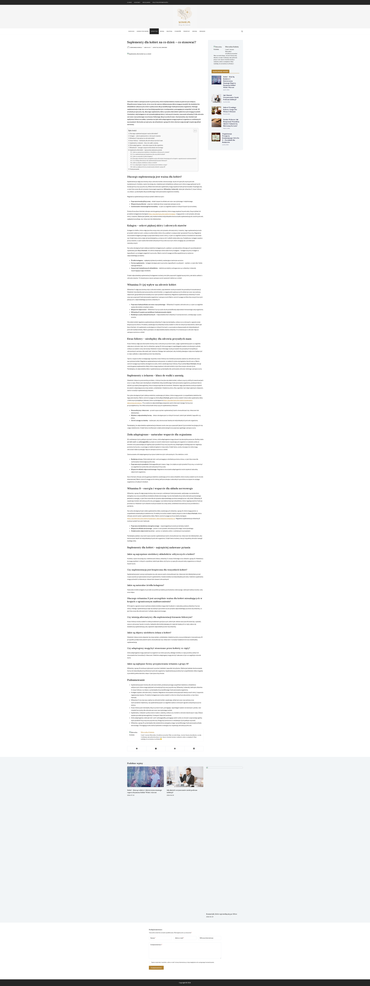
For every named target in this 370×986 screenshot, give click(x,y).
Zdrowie (164, 47)
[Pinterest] (175, 748)
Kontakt (137, 2)
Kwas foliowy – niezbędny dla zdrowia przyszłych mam (146, 140)
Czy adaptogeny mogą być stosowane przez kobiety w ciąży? (150, 165)
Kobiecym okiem (142, 31)
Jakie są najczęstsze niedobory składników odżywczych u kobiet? (151, 152)
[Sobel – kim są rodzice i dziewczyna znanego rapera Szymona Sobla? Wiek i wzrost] (145, 776)
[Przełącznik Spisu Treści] (194, 130)
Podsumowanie (134, 169)
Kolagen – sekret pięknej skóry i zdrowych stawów (145, 136)
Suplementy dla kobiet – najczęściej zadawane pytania (146, 150)
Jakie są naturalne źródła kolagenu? (143, 156)
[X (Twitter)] (155, 748)
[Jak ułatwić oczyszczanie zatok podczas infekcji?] (185, 776)
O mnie (129, 2)
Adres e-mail (179, 938)
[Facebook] (136, 748)
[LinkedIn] (194, 748)
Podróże (178, 31)
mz (160, 47)
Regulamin (146, 2)
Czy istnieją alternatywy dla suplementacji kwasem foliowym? (150, 160)
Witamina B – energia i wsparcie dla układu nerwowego (146, 147)
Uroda (194, 31)
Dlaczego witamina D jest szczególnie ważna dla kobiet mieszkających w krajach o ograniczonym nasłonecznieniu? (164, 158)
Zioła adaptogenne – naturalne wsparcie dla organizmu (146, 145)
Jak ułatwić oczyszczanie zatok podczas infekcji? (231, 97)
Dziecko (131, 31)
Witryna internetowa (206, 938)
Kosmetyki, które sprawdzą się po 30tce (221, 914)
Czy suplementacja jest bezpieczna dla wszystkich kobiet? (149, 154)
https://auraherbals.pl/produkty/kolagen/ (162, 214)
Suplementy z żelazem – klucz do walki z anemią (144, 143)
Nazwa (153, 938)
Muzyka (169, 31)
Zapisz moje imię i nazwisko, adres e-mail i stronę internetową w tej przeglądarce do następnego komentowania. (182, 962)
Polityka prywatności (160, 2)
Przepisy (186, 31)
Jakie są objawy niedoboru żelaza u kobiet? (145, 162)
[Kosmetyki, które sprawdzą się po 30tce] (224, 838)
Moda (162, 31)
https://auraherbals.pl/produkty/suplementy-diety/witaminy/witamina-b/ (151, 518)
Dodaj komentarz (156, 944)
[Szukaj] (242, 31)
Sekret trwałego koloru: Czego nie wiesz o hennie (230, 109)
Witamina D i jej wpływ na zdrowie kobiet (142, 138)
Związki (202, 31)
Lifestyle (154, 31)
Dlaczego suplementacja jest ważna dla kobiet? (144, 133)
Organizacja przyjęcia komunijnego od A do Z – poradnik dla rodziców (230, 138)
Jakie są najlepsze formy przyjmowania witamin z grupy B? (149, 167)
